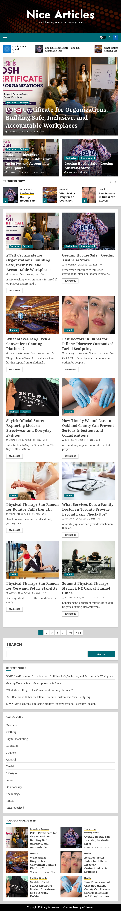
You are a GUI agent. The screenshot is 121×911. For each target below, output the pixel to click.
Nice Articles (60, 14)
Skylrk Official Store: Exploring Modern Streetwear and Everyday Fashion (28, 427)
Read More (14, 290)
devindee (69, 440)
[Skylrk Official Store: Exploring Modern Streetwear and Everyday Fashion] (32, 397)
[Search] (110, 37)
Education (11, 102)
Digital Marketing (17, 739)
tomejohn (70, 519)
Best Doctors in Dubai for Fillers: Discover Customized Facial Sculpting (88, 344)
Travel (10, 800)
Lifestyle (25, 411)
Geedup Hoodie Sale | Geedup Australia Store (88, 165)
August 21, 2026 (86, 440)
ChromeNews (70, 907)
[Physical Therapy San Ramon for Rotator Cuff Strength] (32, 481)
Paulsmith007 (71, 598)
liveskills (13, 132)
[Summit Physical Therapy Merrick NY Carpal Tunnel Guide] (88, 560)
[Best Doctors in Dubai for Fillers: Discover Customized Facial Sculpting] (89, 195)
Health (102, 189)
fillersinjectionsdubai (76, 353)
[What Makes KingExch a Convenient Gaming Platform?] (50, 195)
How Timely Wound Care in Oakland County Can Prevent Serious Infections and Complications (88, 427)
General (63, 189)
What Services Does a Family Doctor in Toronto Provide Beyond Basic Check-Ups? (87, 509)
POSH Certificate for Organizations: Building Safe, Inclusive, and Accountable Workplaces (57, 117)
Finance (11, 752)
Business (24, 102)
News (9, 780)
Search (14, 644)
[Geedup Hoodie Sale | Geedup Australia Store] (10, 195)
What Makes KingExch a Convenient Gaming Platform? (67, 200)
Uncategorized (88, 158)
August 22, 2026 (30, 132)
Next (78, 632)
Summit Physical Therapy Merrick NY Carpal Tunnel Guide (86, 588)
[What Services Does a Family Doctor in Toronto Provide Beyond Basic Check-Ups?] (88, 481)
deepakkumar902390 (19, 353)
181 (70, 632)
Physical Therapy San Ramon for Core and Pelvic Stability (32, 586)
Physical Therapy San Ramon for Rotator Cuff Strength (32, 507)
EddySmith (14, 514)
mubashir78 (73, 172)
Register (115, 37)
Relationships (14, 787)
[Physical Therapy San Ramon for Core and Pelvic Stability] (32, 560)
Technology (71, 158)
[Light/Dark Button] (103, 37)
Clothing (14, 411)
